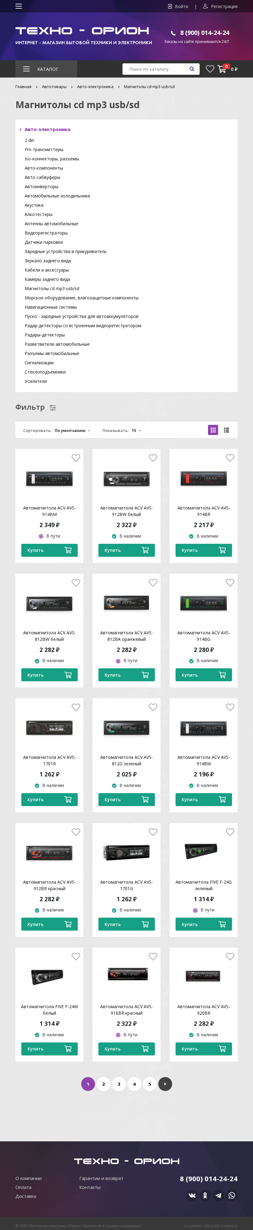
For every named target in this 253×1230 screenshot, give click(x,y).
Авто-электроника (95, 86)
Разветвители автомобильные (57, 344)
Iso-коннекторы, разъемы (52, 159)
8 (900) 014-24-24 (204, 32)
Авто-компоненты (44, 168)
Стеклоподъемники (45, 372)
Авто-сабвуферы (42, 177)
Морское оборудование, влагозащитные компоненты (82, 298)
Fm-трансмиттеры (44, 149)
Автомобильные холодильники (57, 196)
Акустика (34, 205)
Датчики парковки (44, 242)
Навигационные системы (51, 307)
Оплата (23, 1187)
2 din (29, 140)
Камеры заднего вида (47, 279)
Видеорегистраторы (46, 233)
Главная (23, 86)
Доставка (25, 1196)
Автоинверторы (41, 186)
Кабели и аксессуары (47, 270)
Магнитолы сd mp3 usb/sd (52, 288)
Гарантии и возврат (101, 1178)
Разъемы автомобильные (52, 353)
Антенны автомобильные (51, 223)
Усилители (36, 381)
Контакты (90, 1187)
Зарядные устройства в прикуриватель (66, 251)
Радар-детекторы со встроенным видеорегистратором (83, 325)
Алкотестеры (38, 214)
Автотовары (54, 86)
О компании (28, 1178)
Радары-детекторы (45, 335)
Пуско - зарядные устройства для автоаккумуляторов (82, 316)
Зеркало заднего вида (48, 261)
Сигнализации (39, 363)
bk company (226, 1225)
